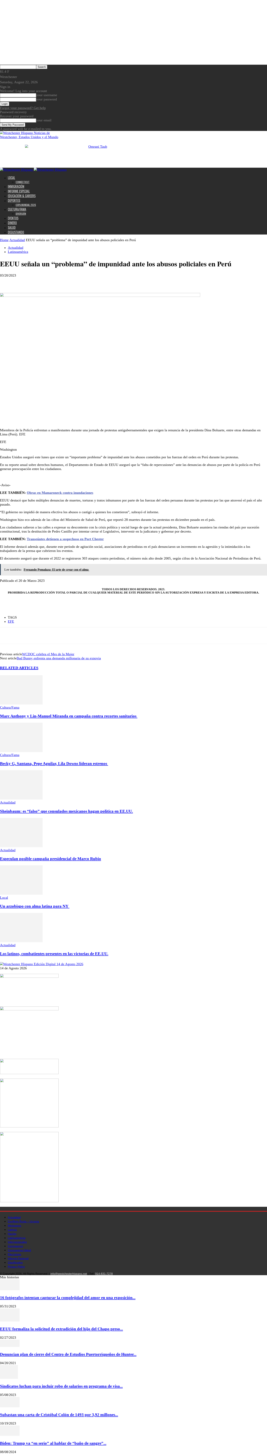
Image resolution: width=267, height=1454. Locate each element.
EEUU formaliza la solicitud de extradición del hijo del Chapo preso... (61, 1329)
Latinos (12, 1229)
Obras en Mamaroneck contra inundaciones (60, 493)
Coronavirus (15, 1246)
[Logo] (17, 170)
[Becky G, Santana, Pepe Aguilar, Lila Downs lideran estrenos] (21, 751)
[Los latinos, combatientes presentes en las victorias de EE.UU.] (21, 941)
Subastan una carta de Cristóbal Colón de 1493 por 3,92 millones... (59, 1414)
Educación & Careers (22, 195)
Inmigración (16, 186)
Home (4, 240)
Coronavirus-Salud (19, 1250)
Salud (12, 227)
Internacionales (17, 1242)
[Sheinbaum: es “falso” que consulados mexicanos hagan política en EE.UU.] (21, 798)
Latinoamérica (18, 252)
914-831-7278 (104, 1273)
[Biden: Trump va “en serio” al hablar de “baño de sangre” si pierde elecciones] (10, 1435)
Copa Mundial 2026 (26, 205)
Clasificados (15, 1262)
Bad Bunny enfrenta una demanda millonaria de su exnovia (59, 658)
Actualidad (17, 240)
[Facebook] (6, 282)
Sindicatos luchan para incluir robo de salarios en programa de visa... (61, 1386)
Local (11, 177)
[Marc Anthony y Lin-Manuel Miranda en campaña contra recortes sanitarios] (21, 703)
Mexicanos (14, 1225)
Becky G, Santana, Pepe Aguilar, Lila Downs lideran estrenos (54, 763)
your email (43, 120)
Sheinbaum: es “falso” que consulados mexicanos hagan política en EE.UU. (66, 811)
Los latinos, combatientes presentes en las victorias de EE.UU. (54, 953)
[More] (34, 282)
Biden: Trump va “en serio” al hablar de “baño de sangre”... (53, 1443)
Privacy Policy (16, 1266)
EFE (11, 621)
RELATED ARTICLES (19, 668)
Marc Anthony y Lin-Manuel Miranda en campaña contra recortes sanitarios (68, 716)
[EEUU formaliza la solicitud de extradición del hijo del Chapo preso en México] (10, 1320)
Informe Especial (19, 191)
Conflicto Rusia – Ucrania (23, 1221)
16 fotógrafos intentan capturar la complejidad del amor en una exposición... (67, 1297)
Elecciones (14, 1254)
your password (46, 99)
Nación (12, 1233)
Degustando (16, 232)
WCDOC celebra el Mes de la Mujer (48, 654)
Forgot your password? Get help (23, 108)
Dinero (12, 222)
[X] (20, 282)
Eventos (13, 218)
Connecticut (23, 182)
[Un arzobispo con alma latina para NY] (21, 893)
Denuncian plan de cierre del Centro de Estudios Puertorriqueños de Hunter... (68, 1354)
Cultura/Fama (17, 209)
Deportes (14, 200)
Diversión (21, 214)
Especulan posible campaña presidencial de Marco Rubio (50, 858)
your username (46, 95)
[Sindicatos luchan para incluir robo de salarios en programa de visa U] (9, 1378)
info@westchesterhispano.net (68, 1273)
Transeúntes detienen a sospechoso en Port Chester (65, 539)
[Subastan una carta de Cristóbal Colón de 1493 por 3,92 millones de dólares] (10, 1406)
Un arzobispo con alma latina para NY (34, 906)
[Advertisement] (56, 480)
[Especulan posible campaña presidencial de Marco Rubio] (21, 846)
